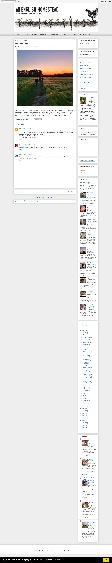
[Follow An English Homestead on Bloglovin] (87, 161)
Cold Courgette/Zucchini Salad (88, 80)
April (84, 395)
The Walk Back (87, 385)
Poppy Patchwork (87, 459)
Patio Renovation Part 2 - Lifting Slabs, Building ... (87, 376)
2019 (83, 413)
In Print (34, 34)
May (84, 393)
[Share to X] (38, 119)
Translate (92, 134)
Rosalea (21, 144)
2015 (83, 423)
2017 (83, 418)
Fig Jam (82, 85)
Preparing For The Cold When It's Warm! (88, 389)
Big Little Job (90, 192)
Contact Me (43, 34)
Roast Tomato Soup (85, 62)
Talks (64, 34)
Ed (20, 154)
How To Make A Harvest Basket (88, 356)
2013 (83, 427)
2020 (83, 411)
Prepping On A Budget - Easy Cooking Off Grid (91, 306)
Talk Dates (73, 34)
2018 (83, 415)
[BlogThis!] (36, 119)
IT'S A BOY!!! (90, 206)
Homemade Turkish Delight (87, 68)
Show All (95, 540)
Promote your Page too (85, 46)
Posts (83, 170)
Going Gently (86, 439)
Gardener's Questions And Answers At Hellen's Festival (87, 362)
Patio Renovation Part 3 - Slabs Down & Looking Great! (87, 370)
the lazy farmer (86, 521)
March (85, 398)
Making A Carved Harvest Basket (88, 352)
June (84, 349)
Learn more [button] (56, 560)
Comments (85, 173)
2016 (83, 420)
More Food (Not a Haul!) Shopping (91, 482)
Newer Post (18, 192)
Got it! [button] (106, 560)
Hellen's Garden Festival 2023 (87, 381)
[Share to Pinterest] (41, 119)
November (86, 337)
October (85, 339)
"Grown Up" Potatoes (86, 77)
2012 (83, 430)
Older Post (71, 192)
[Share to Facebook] (39, 119)
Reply (20, 139)
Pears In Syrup (84, 71)
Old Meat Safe (91, 219)
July (84, 347)
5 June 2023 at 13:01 (29, 144)
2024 (83, 330)
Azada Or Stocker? (89, 248)
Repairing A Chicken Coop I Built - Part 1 (91, 234)
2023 (83, 333)
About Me (26, 34)
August (85, 344)
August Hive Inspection (90, 292)
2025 (83, 328)
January (85, 403)
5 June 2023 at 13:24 (26, 154)
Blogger (76, 550)
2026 (83, 325)
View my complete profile (87, 123)
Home (17, 34)
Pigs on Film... (91, 278)
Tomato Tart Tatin (84, 83)
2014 (83, 425)
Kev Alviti (91, 97)
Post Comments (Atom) (48, 197)
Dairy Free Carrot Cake (86, 74)
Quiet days (91, 460)
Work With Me (55, 34)
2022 (83, 406)
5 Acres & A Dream (87, 501)
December (86, 335)
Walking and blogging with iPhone (91, 524)
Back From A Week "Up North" (91, 263)
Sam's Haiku (91, 502)
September (86, 342)
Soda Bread (83, 88)
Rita (20, 128)
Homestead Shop (85, 34)
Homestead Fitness (85, 182)
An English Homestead (84, 43)
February (86, 400)
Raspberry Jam (84, 65)
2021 (83, 408)
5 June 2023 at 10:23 (27, 128)
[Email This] (34, 119)
